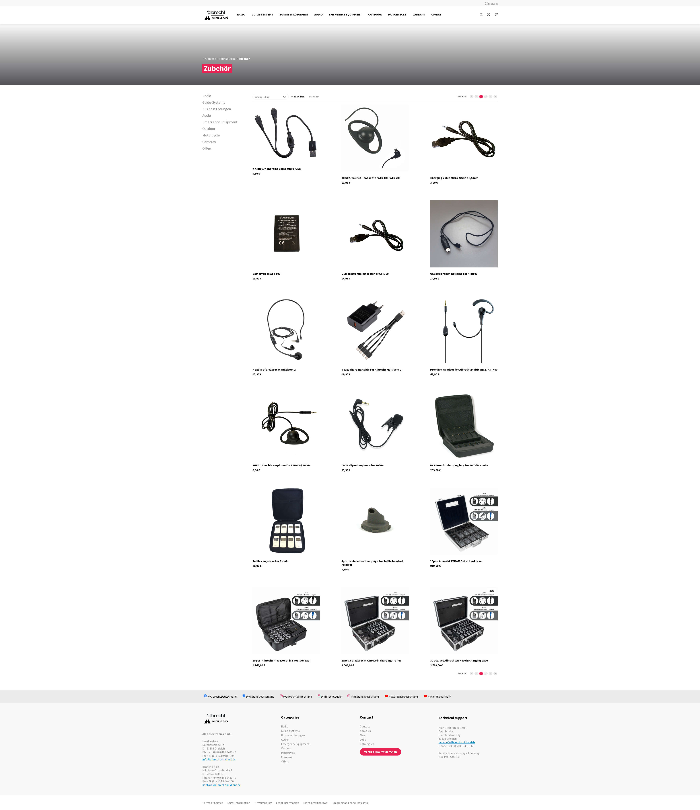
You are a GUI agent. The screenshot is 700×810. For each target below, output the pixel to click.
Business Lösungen (216, 109)
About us (365, 731)
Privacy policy (263, 803)
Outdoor (208, 128)
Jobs (363, 739)
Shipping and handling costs (350, 803)
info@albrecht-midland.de (219, 759)
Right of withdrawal (315, 803)
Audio (206, 115)
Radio (206, 95)
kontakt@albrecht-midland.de (221, 785)
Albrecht (210, 58)
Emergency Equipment (220, 122)
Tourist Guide (227, 58)
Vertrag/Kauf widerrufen (380, 752)
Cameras (209, 141)
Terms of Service (212, 803)
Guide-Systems (213, 102)
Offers (207, 148)
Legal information (238, 803)
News (363, 735)
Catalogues (367, 744)
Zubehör (244, 58)
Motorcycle (211, 135)
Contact (365, 726)
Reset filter (314, 96)
